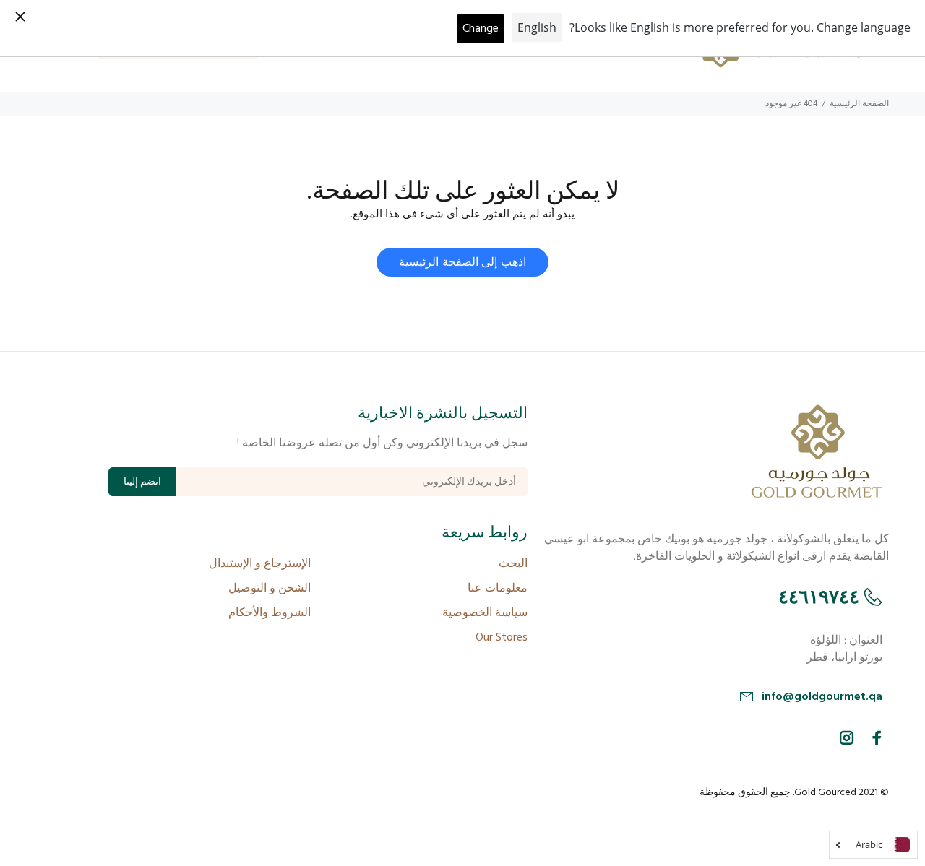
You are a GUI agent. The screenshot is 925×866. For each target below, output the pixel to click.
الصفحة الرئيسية (859, 104)
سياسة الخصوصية (485, 613)
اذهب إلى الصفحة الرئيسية (462, 263)
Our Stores (502, 637)
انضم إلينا (142, 482)
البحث (513, 564)
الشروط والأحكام (269, 613)
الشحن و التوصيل (269, 588)
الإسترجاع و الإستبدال (260, 564)
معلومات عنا (498, 588)
